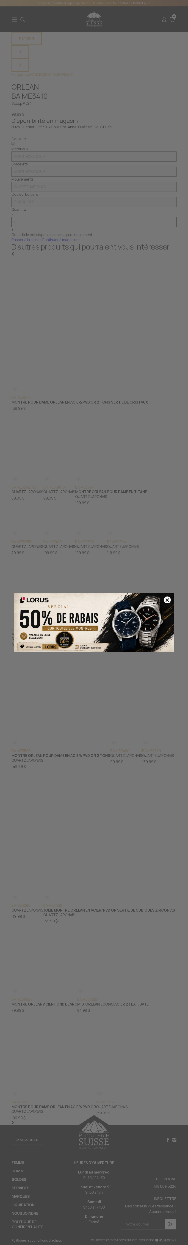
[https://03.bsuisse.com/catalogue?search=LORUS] (94, 622)
